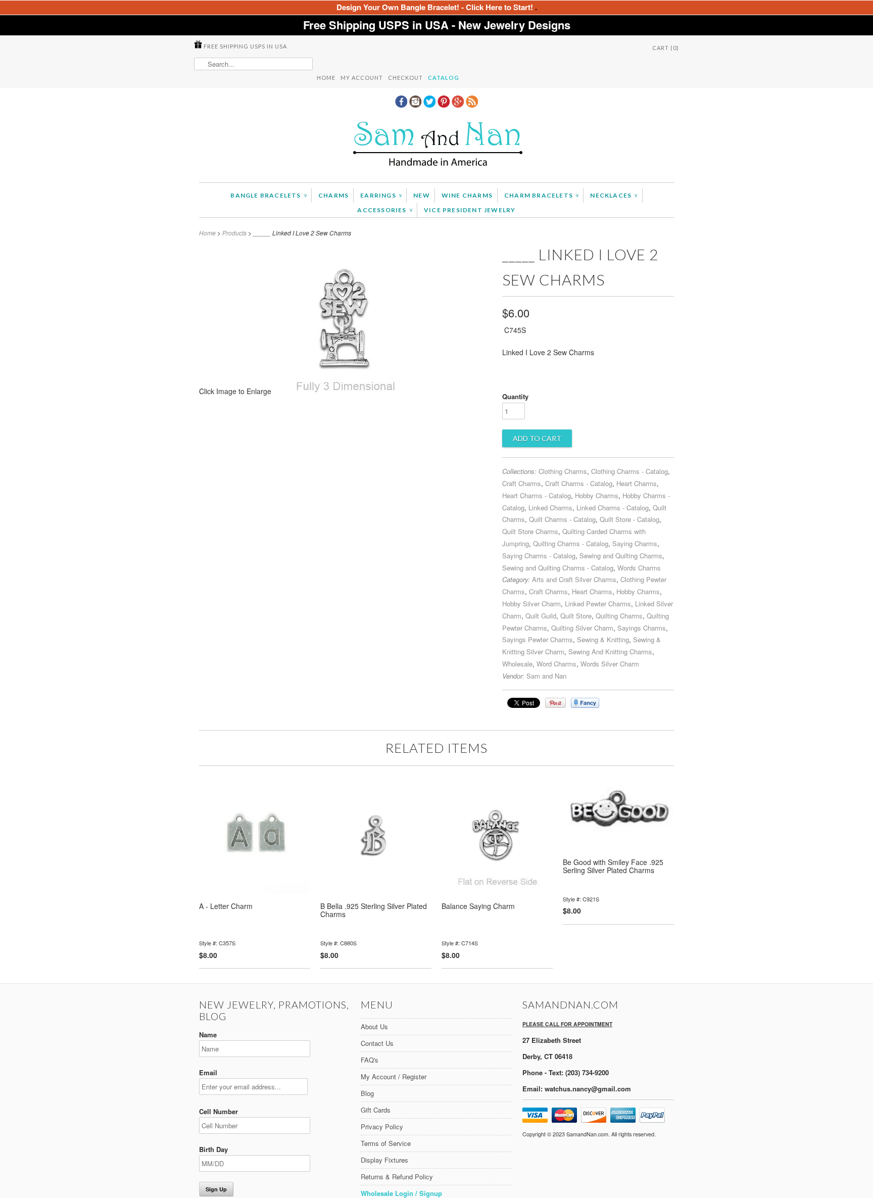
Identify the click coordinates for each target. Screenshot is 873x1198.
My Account (362, 77)
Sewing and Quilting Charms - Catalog (557, 567)
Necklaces (613, 195)
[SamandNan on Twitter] (430, 105)
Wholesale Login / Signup (401, 1193)
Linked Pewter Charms (598, 603)
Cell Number (218, 1111)
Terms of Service (386, 1143)
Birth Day (213, 1149)
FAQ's (369, 1060)
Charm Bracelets (541, 195)
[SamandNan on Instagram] (416, 105)
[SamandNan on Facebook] (402, 105)
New (421, 195)
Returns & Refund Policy (397, 1176)
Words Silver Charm (609, 663)
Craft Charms (521, 483)
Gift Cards (376, 1110)
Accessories (384, 210)
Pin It (555, 703)
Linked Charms (550, 507)
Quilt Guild (540, 615)
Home (326, 77)
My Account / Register (393, 1076)
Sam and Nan (546, 676)
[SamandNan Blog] (472, 105)
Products (234, 232)
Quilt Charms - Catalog (562, 519)
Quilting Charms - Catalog (570, 543)
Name (208, 1034)
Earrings (381, 195)
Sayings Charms (641, 628)
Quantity (515, 396)
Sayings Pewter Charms (537, 639)
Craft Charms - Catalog (578, 483)
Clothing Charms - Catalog (629, 471)
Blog (367, 1093)
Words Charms (639, 567)
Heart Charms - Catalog (536, 495)
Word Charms (556, 663)
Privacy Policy (382, 1126)
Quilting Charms (619, 615)
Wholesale (517, 663)
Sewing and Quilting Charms (620, 555)
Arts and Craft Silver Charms (574, 579)
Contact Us (377, 1043)
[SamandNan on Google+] (459, 105)
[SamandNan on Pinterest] (445, 105)
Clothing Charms (563, 471)
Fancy (585, 703)
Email (208, 1072)
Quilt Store (576, 615)
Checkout (405, 77)
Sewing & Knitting (603, 639)
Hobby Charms (596, 495)
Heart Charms (636, 483)
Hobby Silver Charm (531, 603)
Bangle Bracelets (268, 195)
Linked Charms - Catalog (612, 507)
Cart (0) (665, 47)
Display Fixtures (384, 1160)
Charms (333, 195)
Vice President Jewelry (469, 210)
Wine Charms (467, 195)
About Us (374, 1026)
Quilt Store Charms (530, 531)
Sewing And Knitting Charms (610, 651)
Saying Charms (634, 543)
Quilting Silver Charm (582, 628)
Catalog (443, 77)
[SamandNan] (436, 145)
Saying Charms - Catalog (538, 555)
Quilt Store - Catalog (629, 519)
